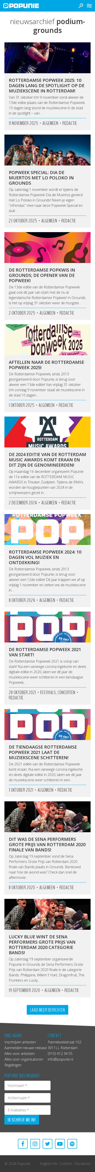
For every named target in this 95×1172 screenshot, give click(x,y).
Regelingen (12, 1065)
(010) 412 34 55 (60, 1053)
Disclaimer (82, 1163)
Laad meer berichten (47, 1010)
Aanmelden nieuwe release (25, 1047)
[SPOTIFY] (72, 1144)
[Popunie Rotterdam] (27, 5)
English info (49, 1163)
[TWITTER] (47, 1144)
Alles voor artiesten (19, 1053)
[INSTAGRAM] (35, 1144)
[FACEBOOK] (23, 1144)
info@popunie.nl (60, 1059)
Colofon (66, 1163)
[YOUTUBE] (60, 1144)
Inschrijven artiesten (20, 1042)
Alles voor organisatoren (23, 1059)
